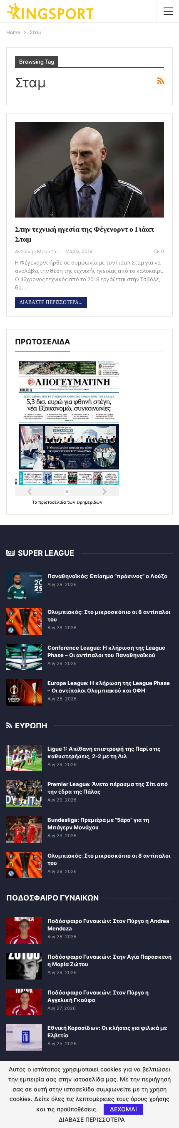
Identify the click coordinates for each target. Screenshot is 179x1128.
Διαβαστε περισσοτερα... (51, 302)
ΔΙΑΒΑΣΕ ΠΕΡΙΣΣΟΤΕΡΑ (92, 1120)
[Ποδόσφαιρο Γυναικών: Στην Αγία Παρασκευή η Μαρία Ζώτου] (24, 966)
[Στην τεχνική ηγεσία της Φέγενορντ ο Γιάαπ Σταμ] (89, 170)
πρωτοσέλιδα (52, 502)
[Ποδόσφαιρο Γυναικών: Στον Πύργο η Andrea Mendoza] (24, 930)
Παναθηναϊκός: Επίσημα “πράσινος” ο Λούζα (107, 576)
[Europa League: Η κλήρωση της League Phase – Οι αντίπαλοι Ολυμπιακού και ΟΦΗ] (24, 692)
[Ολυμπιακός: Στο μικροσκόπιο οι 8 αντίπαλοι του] (24, 621)
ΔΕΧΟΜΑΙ (123, 1109)
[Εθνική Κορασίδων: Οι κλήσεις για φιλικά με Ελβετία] (24, 1037)
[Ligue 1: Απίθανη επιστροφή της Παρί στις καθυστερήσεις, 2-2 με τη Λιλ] (24, 758)
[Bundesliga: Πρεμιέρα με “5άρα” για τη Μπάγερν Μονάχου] (24, 829)
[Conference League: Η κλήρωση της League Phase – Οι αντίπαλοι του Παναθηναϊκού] (24, 657)
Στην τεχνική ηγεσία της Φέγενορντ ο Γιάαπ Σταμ (84, 234)
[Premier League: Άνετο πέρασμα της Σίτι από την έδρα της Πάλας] (24, 793)
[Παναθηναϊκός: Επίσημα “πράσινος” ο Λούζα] (24, 585)
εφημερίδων (89, 502)
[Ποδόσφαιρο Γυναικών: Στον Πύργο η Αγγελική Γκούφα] (24, 1002)
